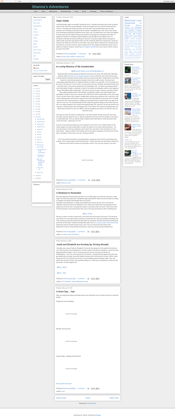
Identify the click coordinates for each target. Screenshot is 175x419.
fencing (132, 46)
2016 (36, 101)
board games (127, 57)
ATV (62, 281)
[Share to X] (96, 54)
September (40, 127)
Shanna (37, 68)
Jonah (63, 56)
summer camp (128, 41)
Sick (82, 56)
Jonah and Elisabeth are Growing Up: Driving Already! (82, 244)
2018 (36, 96)
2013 (36, 109)
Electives (140, 55)
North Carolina (133, 32)
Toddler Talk (128, 140)
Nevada (35, 47)
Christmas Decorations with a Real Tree (136, 95)
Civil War (127, 43)
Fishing (140, 37)
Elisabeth (68, 281)
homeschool (130, 23)
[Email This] (93, 54)
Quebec (140, 44)
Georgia (35, 41)
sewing (126, 52)
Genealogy (93, 11)
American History (137, 41)
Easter (132, 44)
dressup (127, 35)
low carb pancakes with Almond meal (106, 222)
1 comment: (81, 231)
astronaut (127, 46)
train (139, 58)
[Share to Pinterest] (100, 54)
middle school (133, 51)
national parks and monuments (133, 29)
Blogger (98, 415)
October (39, 124)
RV (141, 23)
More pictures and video (64, 383)
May (38, 137)
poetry (140, 51)
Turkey (35, 29)
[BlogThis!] (95, 54)
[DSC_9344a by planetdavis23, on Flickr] (87, 214)
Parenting (132, 54)
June (38, 134)
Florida (35, 38)
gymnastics (127, 44)
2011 (36, 114)
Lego (134, 33)
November (40, 121)
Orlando (132, 38)
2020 (36, 91)
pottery (140, 46)
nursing (78, 56)
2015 (36, 104)
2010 (36, 117)
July (38, 132)
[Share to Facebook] (98, 54)
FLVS (136, 44)
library (135, 46)
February (39, 145)
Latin (134, 52)
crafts (126, 51)
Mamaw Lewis (66, 183)
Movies (126, 54)
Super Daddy (62, 20)
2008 (36, 178)
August (39, 129)
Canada (132, 29)
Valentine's (75, 234)
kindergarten (139, 57)
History (127, 27)
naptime (72, 56)
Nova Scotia (36, 23)
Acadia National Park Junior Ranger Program (136, 79)
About (43, 11)
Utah (34, 56)
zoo (132, 37)
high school (133, 57)
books (126, 55)
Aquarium (139, 33)
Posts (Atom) (92, 403)
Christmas (139, 30)
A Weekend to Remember (68, 193)
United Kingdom (37, 20)
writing (135, 55)
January (39, 172)
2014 (36, 106)
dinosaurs (131, 40)
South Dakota (36, 53)
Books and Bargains (107, 11)
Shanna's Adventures (50, 7)
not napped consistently (90, 47)
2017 (36, 99)
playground (128, 37)
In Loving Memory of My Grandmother (75, 66)
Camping (127, 29)
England (127, 32)
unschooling (138, 48)
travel (139, 20)
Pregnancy (139, 38)
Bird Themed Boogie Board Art (136, 67)
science (127, 38)
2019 (36, 93)
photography (138, 27)
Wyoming (36, 59)
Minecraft (139, 52)
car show (64, 234)
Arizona (35, 32)
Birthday (127, 25)
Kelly (67, 56)
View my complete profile (40, 70)
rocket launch (135, 58)
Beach (135, 37)
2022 (36, 88)
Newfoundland (37, 26)
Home (36, 11)
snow (69, 234)
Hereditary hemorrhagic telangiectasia (80, 76)
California (36, 35)
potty (86, 281)
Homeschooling (66, 11)
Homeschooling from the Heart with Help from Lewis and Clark (136, 111)
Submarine (139, 54)
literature (127, 58)
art (132, 27)
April (38, 139)
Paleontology (133, 43)
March (39, 142)
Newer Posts (61, 398)
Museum (139, 25)
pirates (140, 40)
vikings (131, 52)
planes (130, 58)
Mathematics (128, 49)
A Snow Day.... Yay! (65, 291)
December (40, 119)
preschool (127, 48)
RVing (84, 11)
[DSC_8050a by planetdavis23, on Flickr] (61, 267)
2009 (36, 175)
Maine (35, 44)
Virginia (140, 43)
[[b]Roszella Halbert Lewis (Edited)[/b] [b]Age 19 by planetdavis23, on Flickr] (87, 71)
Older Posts (114, 398)
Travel (76, 11)
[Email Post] (89, 53)
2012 (36, 111)
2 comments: (82, 53)
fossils (135, 40)
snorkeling (130, 55)
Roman (126, 40)
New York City (37, 50)
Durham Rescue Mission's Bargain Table (136, 126)
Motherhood (53, 11)
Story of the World (136, 35)
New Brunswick (137, 49)
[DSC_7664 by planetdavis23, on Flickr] (61, 273)
